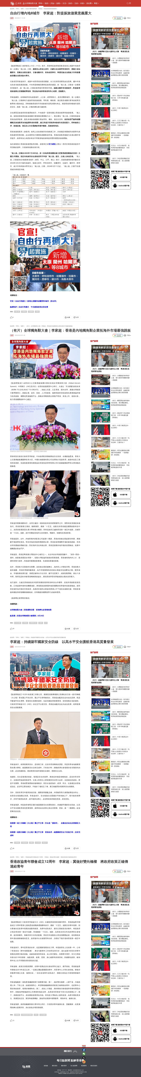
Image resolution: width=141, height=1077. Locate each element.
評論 (52, 3)
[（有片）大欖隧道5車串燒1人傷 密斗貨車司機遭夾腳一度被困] (100, 62)
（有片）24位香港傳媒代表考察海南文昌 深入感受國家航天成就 (120, 161)
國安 (32, 842)
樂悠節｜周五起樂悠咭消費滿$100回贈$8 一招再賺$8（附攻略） (120, 135)
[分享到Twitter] (83, 1057)
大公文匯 (18, 623)
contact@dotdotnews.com (78, 1070)
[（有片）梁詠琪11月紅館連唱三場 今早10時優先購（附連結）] (100, 100)
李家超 (24, 311)
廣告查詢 (54, 1065)
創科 (41, 623)
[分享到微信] (83, 1053)
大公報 (38, 842)
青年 (36, 1014)
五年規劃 (43, 1014)
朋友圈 (89, 3)
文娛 (76, 3)
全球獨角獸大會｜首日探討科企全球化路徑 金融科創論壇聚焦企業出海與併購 (120, 73)
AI (46, 623)
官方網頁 (52, 144)
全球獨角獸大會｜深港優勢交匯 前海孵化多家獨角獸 (31, 610)
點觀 (58, 3)
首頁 (19, 3)
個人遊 (17, 311)
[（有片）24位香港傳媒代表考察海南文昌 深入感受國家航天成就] (100, 162)
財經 (70, 3)
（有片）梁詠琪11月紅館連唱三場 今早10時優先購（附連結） (120, 98)
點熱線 (46, 1065)
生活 (64, 3)
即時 (40, 3)
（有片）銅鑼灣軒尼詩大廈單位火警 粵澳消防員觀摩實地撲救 (110, 52)
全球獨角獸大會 (31, 3)
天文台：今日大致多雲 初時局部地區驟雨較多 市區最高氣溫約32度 (120, 148)
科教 (82, 3)
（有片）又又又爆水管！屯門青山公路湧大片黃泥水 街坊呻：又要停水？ (120, 123)
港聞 (11, 18)
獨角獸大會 (33, 623)
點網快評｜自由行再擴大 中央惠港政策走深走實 (29, 307)
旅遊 (37, 311)
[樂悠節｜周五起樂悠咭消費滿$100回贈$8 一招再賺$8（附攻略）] (100, 137)
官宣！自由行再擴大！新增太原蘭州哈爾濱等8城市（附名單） (34, 301)
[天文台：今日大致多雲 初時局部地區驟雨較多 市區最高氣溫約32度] (100, 149)
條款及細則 (93, 1065)
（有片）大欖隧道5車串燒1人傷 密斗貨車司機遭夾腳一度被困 (120, 60)
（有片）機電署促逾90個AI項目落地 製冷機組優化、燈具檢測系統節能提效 (120, 85)
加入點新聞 (73, 1065)
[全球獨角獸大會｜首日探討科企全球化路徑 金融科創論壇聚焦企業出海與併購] (100, 75)
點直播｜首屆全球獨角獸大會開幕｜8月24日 (27, 616)
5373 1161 (64, 1070)
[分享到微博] (83, 1061)
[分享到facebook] (83, 1049)
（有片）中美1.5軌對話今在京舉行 (119, 109)
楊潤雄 (31, 311)
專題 (95, 3)
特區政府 (25, 842)
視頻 (46, 3)
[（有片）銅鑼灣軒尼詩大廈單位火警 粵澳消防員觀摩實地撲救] (110, 38)
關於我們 (64, 1065)
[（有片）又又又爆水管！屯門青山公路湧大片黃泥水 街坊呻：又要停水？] (100, 124)
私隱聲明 (84, 1065)
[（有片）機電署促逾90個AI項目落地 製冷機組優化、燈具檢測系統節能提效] (100, 87)
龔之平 (45, 842)
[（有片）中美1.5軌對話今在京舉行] (100, 112)
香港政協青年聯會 (27, 1014)
